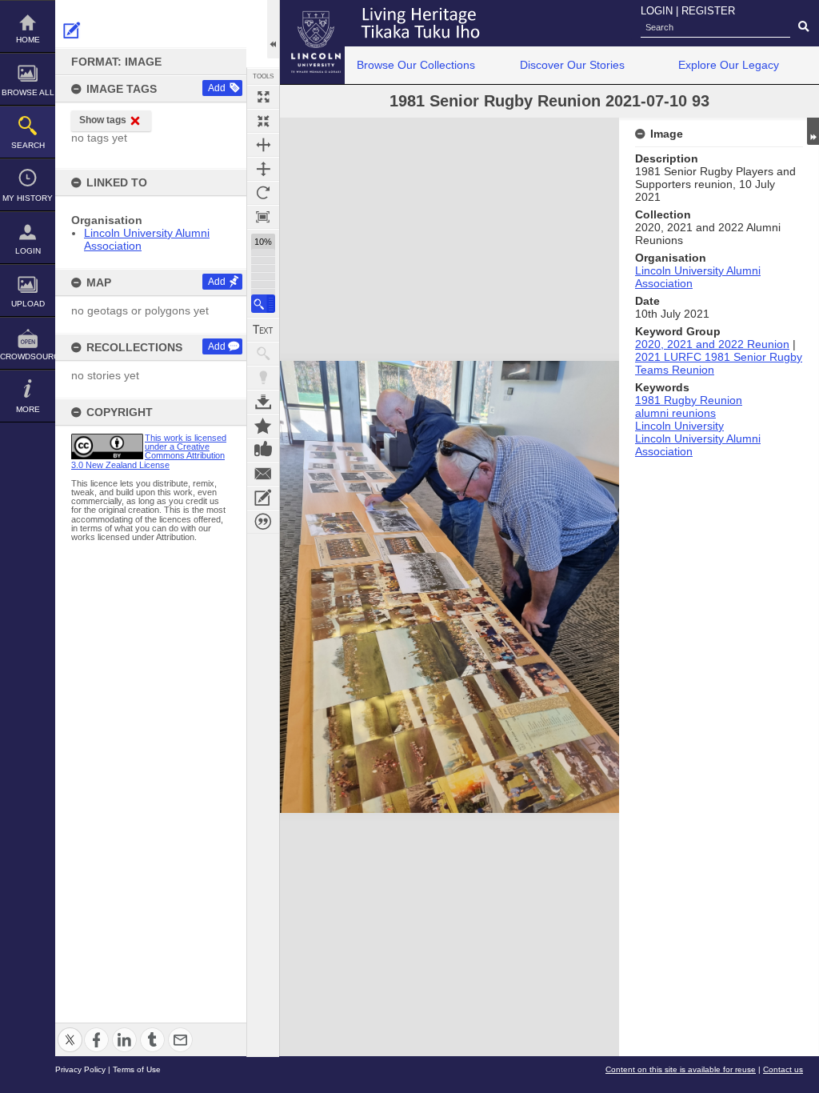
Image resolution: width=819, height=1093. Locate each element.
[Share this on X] (70, 1030)
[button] (263, 303)
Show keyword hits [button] (263, 354)
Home (28, 39)
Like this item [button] (263, 450)
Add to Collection (263, 426)
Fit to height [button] (263, 169)
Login (28, 250)
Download (263, 402)
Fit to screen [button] (263, 121)
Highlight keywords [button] (263, 378)
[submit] (803, 27)
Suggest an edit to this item (72, 30)
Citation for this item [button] (263, 522)
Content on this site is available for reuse (680, 1069)
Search (28, 145)
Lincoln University (679, 425)
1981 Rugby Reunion (688, 400)
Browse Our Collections (416, 64)
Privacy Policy (80, 1069)
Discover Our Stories (572, 64)
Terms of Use (137, 1069)
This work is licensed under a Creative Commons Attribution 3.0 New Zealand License (148, 451)
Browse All (28, 92)
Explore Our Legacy (728, 64)
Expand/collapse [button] (813, 131)
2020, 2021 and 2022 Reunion (712, 344)
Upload (28, 303)
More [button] (28, 409)
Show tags (102, 120)
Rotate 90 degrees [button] (263, 193)
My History (27, 198)
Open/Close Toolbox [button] (273, 29)
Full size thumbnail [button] (263, 97)
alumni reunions (675, 412)
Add (217, 88)
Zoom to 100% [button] (263, 217)
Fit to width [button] (263, 145)
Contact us (783, 1069)
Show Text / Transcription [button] (263, 330)
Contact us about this (263, 474)
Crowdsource (27, 356)
